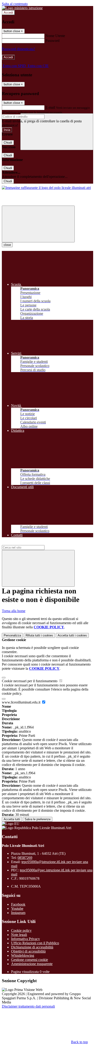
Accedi (8, 12)
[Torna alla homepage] (46, 188)
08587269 (25, 858)
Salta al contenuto (15, 4)
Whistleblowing (22, 955)
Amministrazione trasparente (32, 964)
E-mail (50, 107)
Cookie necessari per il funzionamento (30, 681)
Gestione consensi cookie (29, 960)
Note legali (19, 935)
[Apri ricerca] (56, 131)
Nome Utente (55, 36)
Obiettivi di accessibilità (28, 951)
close (7, 245)
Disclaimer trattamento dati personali (28, 1006)
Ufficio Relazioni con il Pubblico (35, 943)
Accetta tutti (72, 635)
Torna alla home (13, 611)
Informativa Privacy (25, 939)
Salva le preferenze (37, 819)
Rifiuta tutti (39, 635)
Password (52, 41)
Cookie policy (21, 930)
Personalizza (12, 635)
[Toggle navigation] (38, 224)
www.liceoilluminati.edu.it (21, 702)
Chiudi (8, 142)
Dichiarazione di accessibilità (32, 947)
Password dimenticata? (18, 49)
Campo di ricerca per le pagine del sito (30, 543)
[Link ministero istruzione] (22, 8)
